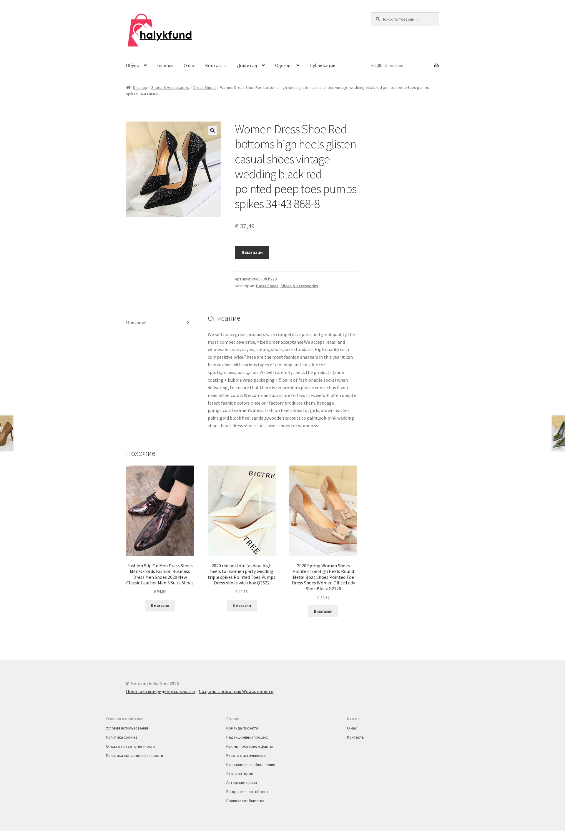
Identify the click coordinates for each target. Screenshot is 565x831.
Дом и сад (247, 65)
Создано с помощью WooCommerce (236, 691)
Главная (165, 65)
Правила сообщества (245, 800)
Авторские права (241, 782)
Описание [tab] (136, 322)
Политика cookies (121, 737)
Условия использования (127, 728)
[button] (212, 130)
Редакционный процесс (247, 737)
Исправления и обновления (250, 764)
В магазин (252, 252)
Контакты (216, 65)
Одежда (283, 65)
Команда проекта (242, 728)
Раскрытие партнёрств (247, 791)
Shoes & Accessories (170, 87)
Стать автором (239, 773)
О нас (189, 65)
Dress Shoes (204, 87)
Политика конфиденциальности (160, 691)
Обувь (132, 65)
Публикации (322, 65)
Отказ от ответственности (130, 746)
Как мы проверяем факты (249, 746)
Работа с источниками (246, 755)
